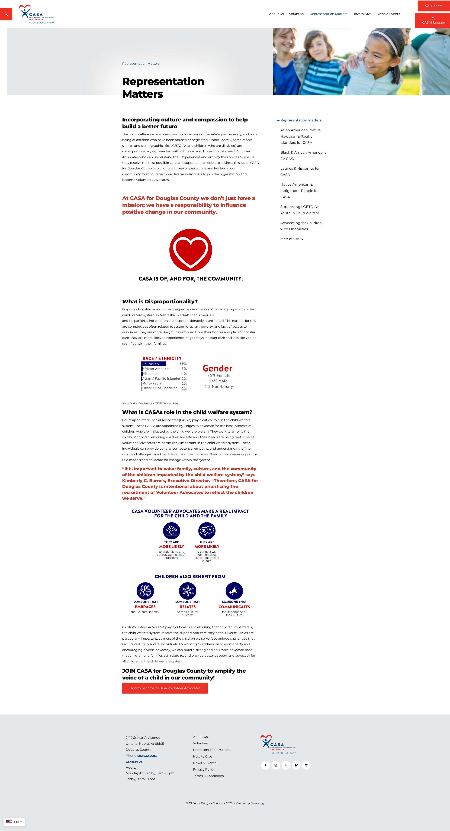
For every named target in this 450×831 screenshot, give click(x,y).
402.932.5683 (147, 756)
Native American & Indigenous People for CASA (299, 190)
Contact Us (134, 762)
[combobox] (19, 14)
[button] (6, 14)
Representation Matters (328, 14)
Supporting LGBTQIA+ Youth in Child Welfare (299, 210)
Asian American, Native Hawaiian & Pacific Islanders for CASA (300, 136)
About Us (276, 14)
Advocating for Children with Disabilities (301, 226)
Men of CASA (291, 239)
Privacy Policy (203, 769)
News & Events (388, 14)
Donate (436, 6)
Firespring (257, 803)
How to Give (361, 14)
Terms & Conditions (208, 776)
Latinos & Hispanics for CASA (300, 171)
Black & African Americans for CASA (303, 155)
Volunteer (296, 14)
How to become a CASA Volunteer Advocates (165, 688)
